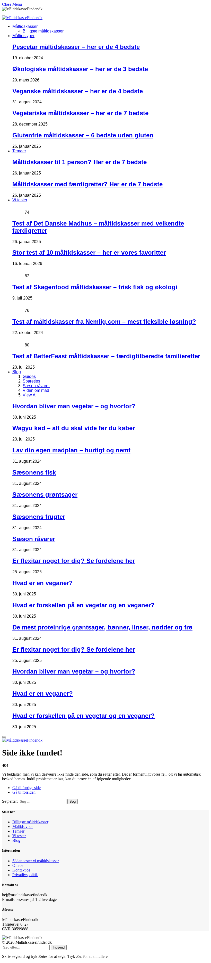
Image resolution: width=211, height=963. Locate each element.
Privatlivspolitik (25, 875)
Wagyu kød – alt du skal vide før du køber (73, 428)
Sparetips (31, 381)
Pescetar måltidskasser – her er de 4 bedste (76, 46)
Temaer (19, 151)
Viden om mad (36, 390)
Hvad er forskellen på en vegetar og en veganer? (83, 605)
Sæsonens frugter (38, 516)
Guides (29, 376)
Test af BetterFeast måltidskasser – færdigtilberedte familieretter (106, 356)
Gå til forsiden (24, 792)
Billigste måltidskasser (43, 31)
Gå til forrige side (26, 787)
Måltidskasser (25, 26)
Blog (16, 372)
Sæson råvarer (36, 386)
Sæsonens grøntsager (44, 494)
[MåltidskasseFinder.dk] (22, 17)
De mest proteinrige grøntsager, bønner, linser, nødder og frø (102, 627)
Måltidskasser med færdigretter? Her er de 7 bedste (87, 184)
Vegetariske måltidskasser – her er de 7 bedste (80, 113)
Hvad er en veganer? (42, 582)
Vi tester (19, 200)
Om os (17, 865)
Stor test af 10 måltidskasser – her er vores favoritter (89, 252)
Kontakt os (21, 870)
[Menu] (4, 737)
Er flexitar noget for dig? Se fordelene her (73, 560)
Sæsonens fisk (34, 472)
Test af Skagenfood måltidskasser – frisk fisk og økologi (94, 287)
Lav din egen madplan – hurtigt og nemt (71, 450)
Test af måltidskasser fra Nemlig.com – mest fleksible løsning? (104, 321)
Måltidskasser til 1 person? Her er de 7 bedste (79, 162)
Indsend (59, 947)
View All (30, 395)
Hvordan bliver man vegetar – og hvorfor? (73, 406)
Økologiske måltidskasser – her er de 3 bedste (80, 68)
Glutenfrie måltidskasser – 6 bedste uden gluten (82, 135)
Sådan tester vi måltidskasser (35, 861)
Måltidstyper (23, 36)
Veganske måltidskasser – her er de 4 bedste (77, 91)
